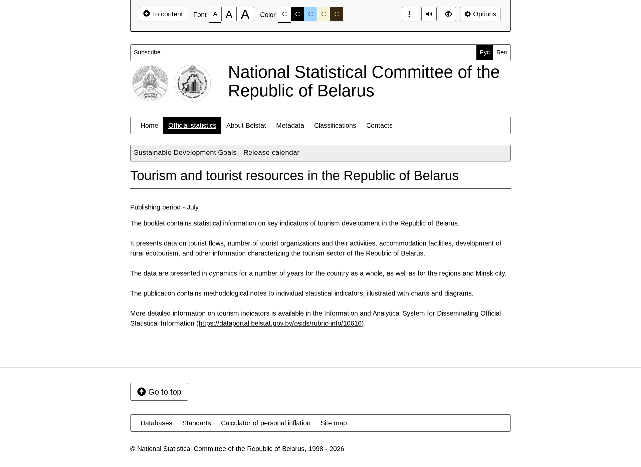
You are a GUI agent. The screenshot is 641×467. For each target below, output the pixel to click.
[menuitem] (147, 52)
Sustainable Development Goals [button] (185, 152)
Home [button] (149, 125)
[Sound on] (429, 14)
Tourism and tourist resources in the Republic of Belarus (294, 175)
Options (483, 14)
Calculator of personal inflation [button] (265, 423)
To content (166, 14)
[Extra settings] (448, 14)
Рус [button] (485, 52)
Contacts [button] (379, 125)
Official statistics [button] (192, 125)
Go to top (163, 391)
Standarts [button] (196, 423)
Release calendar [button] (271, 152)
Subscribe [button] (147, 52)
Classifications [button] (335, 125)
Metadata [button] (290, 125)
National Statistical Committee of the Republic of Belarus (364, 81)
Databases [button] (156, 423)
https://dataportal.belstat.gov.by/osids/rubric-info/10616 (280, 323)
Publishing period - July (164, 207)
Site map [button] (333, 423)
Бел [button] (501, 52)
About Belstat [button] (246, 125)
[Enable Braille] (409, 14)
